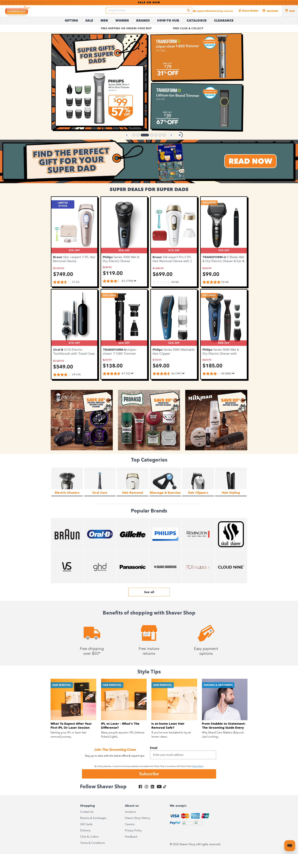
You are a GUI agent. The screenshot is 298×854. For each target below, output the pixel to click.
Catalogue (197, 20)
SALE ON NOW (149, 2)
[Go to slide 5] (156, 135)
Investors (130, 812)
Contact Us (86, 812)
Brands (143, 20)
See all (149, 592)
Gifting (71, 20)
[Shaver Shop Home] (17, 11)
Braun (58, 257)
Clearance (224, 20)
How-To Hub (168, 20)
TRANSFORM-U (214, 257)
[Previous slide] (127, 135)
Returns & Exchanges (93, 818)
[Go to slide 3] (142, 135)
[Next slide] (171, 135)
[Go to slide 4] (149, 135)
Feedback (131, 837)
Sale (89, 20)
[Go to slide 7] (164, 135)
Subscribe (149, 773)
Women (122, 20)
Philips (108, 257)
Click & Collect (89, 837)
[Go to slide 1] (133, 135)
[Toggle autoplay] (180, 135)
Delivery (85, 830)
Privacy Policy (133, 830)
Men (104, 20)
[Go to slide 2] (138, 135)
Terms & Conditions (92, 843)
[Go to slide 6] (160, 135)
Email (153, 747)
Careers (130, 824)
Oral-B (58, 349)
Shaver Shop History (137, 818)
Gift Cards (86, 824)
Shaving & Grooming (218, 685)
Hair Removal (61, 685)
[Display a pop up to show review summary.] (135, 282)
